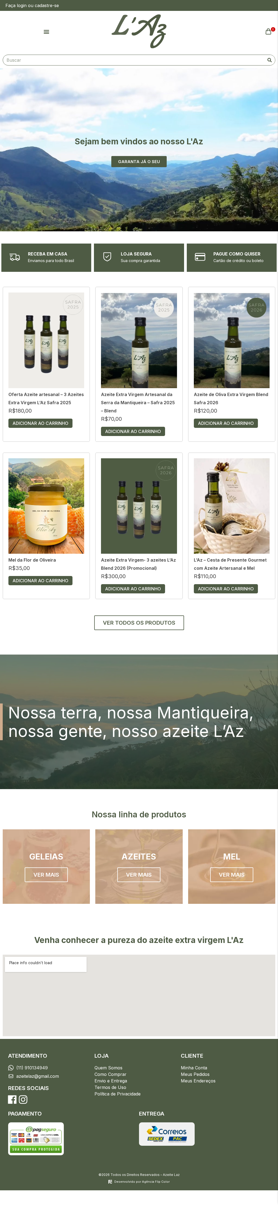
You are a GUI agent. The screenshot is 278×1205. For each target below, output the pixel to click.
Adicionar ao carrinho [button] (40, 423)
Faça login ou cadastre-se (32, 5)
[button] (46, 31)
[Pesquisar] (269, 60)
